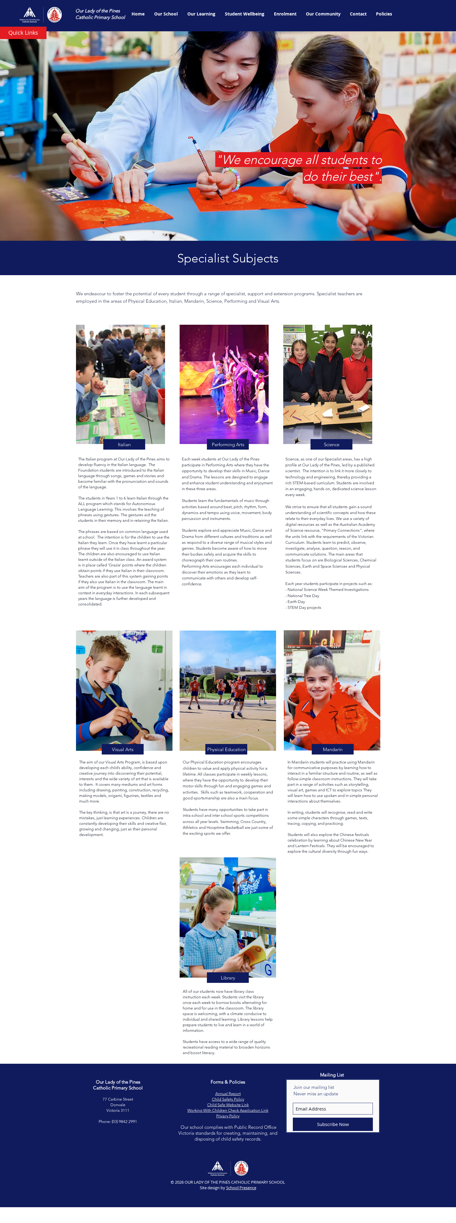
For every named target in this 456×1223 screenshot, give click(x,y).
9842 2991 (128, 1121)
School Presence (241, 1187)
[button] (23, 33)
